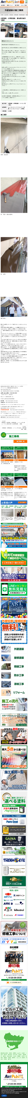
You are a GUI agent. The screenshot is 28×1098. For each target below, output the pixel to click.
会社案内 (3, 5)
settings (17, 1093)
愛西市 (14, 1053)
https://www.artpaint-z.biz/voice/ (12, 402)
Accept (4, 1095)
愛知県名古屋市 (4, 1053)
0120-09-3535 (13, 393)
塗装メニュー (10, 5)
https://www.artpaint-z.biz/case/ (12, 400)
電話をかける (22, 2)
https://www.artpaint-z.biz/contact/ (13, 417)
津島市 (10, 1053)
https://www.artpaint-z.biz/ (6, 389)
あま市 (19, 1053)
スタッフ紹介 (24, 5)
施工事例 (17, 5)
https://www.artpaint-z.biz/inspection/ (17, 409)
